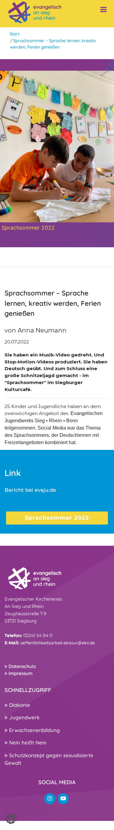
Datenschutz (21, 666)
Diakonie (19, 705)
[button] (11, 819)
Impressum (20, 673)
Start (14, 34)
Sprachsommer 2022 (57, 518)
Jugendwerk (24, 717)
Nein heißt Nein (27, 742)
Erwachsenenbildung (34, 730)
